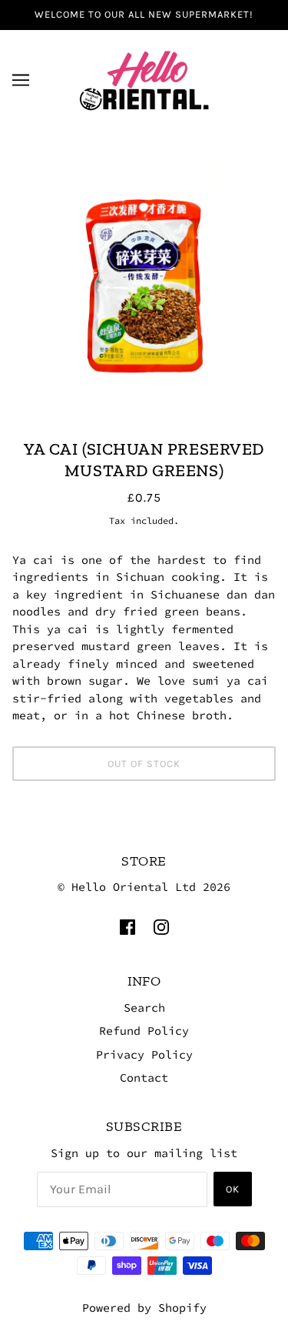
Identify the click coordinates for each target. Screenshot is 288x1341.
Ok (233, 1189)
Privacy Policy (144, 1054)
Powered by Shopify (144, 1307)
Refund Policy (144, 1030)
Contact (144, 1077)
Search (144, 1007)
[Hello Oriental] (144, 78)
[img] (127, 927)
